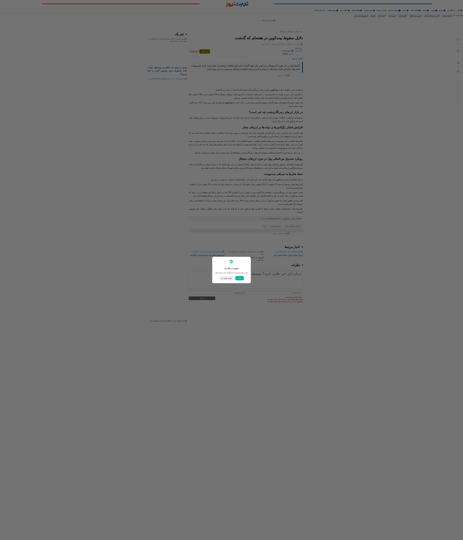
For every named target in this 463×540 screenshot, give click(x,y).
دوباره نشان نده (226, 278)
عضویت (239, 278)
